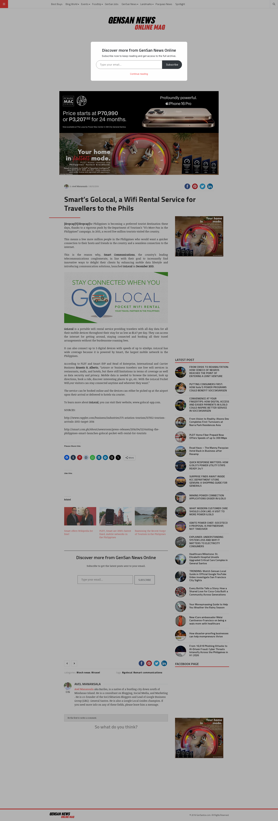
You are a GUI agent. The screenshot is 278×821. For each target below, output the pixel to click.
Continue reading (139, 73)
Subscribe (172, 64)
